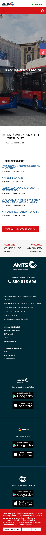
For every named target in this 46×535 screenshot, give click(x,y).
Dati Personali (9, 359)
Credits (7, 337)
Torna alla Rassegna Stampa (20, 229)
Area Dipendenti (10, 341)
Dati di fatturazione (12, 330)
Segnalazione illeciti (12, 327)
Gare (6, 352)
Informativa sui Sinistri (13, 348)
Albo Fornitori (9, 355)
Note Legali (8, 334)
